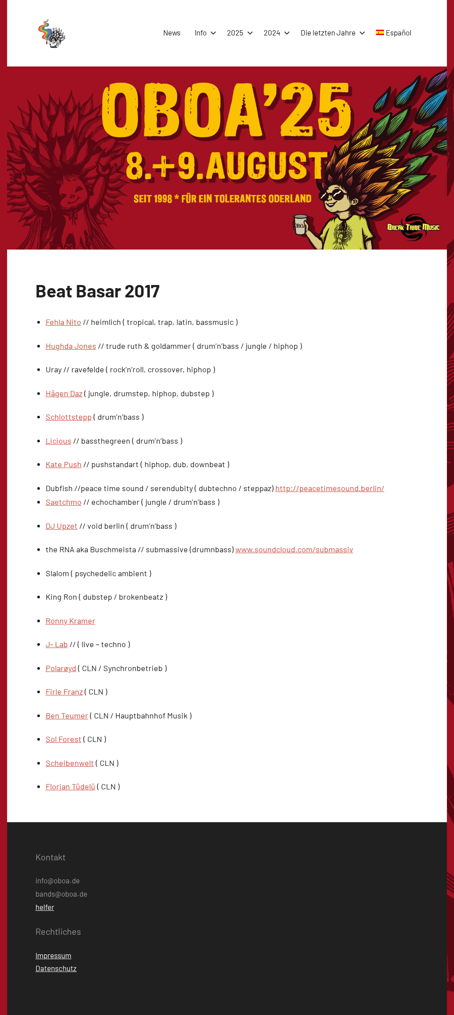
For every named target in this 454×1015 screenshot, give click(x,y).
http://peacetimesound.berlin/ (329, 488)
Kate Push (64, 464)
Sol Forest (64, 739)
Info (201, 32)
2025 (235, 32)
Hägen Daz (64, 393)
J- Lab (57, 644)
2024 (272, 32)
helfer (44, 906)
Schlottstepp (69, 417)
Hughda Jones (71, 346)
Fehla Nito (63, 322)
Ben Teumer (67, 715)
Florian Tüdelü (70, 786)
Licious (58, 440)
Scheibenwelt (70, 763)
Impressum (53, 955)
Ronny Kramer (70, 620)
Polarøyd (61, 668)
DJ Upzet (62, 526)
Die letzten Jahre (328, 32)
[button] (51, 33)
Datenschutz (56, 968)
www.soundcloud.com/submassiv (294, 549)
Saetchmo (64, 502)
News (171, 32)
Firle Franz (64, 691)
